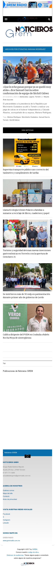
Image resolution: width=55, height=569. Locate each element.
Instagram (6, 520)
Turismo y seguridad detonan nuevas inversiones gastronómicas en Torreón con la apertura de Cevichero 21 (27, 253)
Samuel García (44, 117)
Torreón (38, 96)
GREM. (35, 549)
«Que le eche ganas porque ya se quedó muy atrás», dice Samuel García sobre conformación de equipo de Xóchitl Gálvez (27, 90)
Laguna (31, 96)
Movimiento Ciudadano (30, 117)
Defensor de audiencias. (15, 555)
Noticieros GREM (29, 32)
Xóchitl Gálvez (14, 120)
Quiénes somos (8, 490)
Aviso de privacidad (10, 499)
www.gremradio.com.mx (11, 540)
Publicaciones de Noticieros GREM (18, 371)
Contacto (6, 496)
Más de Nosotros (28, 456)
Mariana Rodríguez (14, 117)
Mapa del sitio (8, 493)
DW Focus (27, 19)
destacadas (24, 96)
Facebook (6, 514)
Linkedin (6, 523)
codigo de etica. (33, 552)
